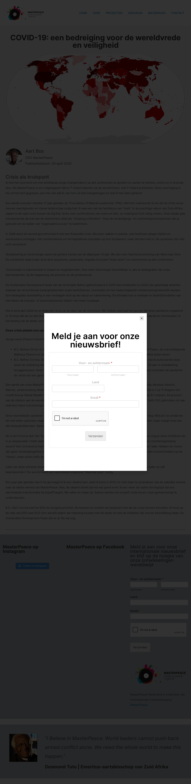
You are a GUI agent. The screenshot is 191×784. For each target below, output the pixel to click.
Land (95, 382)
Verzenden (95, 436)
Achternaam (118, 374)
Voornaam (73, 374)
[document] (95, 392)
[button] (141, 318)
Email (95, 397)
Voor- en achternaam (95, 363)
